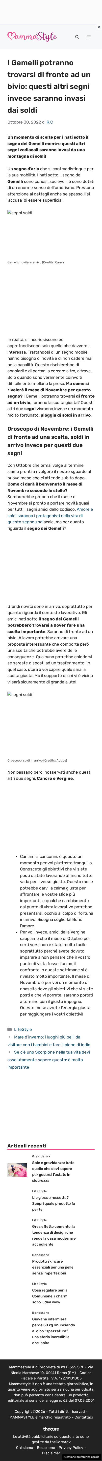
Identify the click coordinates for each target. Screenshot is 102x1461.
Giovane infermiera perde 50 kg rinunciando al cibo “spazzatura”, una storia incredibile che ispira (53, 1331)
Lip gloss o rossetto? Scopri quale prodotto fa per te (53, 1203)
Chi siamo (24, 1447)
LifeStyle (23, 1029)
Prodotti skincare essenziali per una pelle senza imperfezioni (53, 1267)
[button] (77, 37)
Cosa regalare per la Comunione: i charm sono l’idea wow (50, 1296)
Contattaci (84, 1417)
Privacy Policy (71, 1447)
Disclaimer (51, 1453)
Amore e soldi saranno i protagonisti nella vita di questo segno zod (50, 515)
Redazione (46, 1447)
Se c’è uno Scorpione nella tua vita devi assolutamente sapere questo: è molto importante (48, 1060)
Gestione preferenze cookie (81, 1457)
